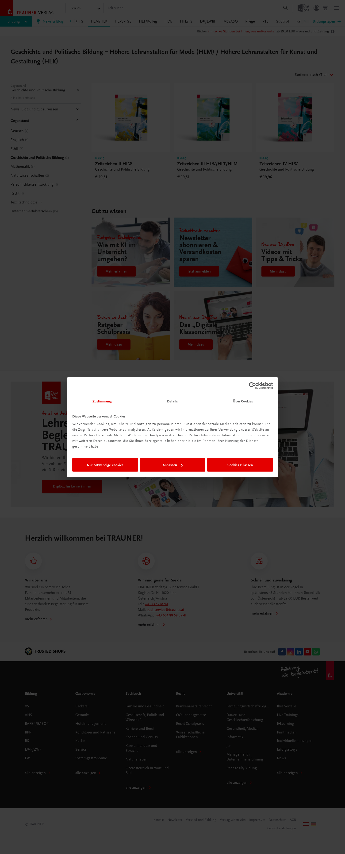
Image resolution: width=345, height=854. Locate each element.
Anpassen (170, 465)
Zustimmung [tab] (102, 401)
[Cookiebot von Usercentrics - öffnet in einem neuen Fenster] (252, 385)
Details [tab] (172, 401)
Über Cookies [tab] (243, 401)
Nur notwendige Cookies (105, 465)
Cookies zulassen (240, 465)
